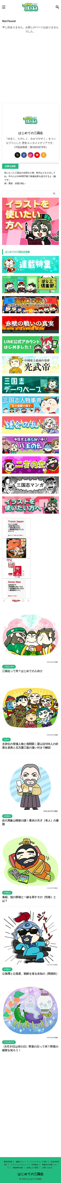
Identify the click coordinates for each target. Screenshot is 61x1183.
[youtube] (37, 155)
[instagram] (30, 155)
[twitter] (17, 155)
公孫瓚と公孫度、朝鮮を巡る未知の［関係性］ (30, 973)
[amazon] (43, 155)
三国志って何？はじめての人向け (22, 671)
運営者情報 (8, 1162)
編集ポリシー (21, 1162)
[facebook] (24, 155)
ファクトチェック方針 (38, 1162)
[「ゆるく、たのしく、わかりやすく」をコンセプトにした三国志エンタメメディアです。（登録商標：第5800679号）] (30, 7)
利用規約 (34, 1165)
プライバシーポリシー (19, 1165)
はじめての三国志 (30, 1174)
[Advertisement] (30, 71)
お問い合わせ (47, 1168)
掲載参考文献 (18, 1168)
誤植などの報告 (32, 1168)
